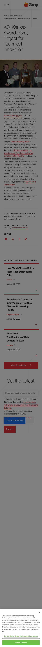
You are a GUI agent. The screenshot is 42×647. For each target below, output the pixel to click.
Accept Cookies (21, 643)
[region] (21, 628)
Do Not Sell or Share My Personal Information (21, 636)
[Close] (39, 612)
